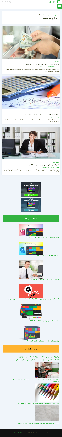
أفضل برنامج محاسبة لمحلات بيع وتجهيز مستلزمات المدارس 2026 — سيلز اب (38, 403)
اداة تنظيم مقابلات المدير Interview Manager (45, 279)
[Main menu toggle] (59, 6)
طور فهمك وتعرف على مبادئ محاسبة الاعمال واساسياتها (41, 64)
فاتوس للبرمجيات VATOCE (21, 432)
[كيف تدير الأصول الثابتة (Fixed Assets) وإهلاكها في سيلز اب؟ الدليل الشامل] (47, 413)
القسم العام (56, 162)
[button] (50, 2)
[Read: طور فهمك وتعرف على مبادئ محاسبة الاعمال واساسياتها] (31, 42)
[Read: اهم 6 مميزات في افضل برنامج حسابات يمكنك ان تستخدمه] (31, 143)
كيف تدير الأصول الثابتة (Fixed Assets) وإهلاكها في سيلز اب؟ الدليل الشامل (38, 423)
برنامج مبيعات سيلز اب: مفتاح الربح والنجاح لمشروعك (43, 341)
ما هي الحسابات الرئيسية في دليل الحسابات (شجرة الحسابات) (40, 114)
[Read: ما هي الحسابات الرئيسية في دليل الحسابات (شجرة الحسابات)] (31, 92)
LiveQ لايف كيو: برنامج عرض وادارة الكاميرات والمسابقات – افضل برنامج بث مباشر (33, 299)
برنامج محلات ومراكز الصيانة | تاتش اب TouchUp (44, 321)
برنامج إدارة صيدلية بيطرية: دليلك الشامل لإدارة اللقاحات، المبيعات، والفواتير (39, 357)
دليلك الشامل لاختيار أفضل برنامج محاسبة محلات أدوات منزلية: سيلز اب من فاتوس (37, 359)
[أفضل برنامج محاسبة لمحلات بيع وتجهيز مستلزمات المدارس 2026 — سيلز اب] (47, 393)
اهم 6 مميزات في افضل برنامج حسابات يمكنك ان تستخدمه (41, 165)
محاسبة (57, 61)
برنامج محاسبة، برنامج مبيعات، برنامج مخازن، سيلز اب (42, 237)
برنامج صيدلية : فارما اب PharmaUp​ (48, 255)
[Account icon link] (54, 2)
